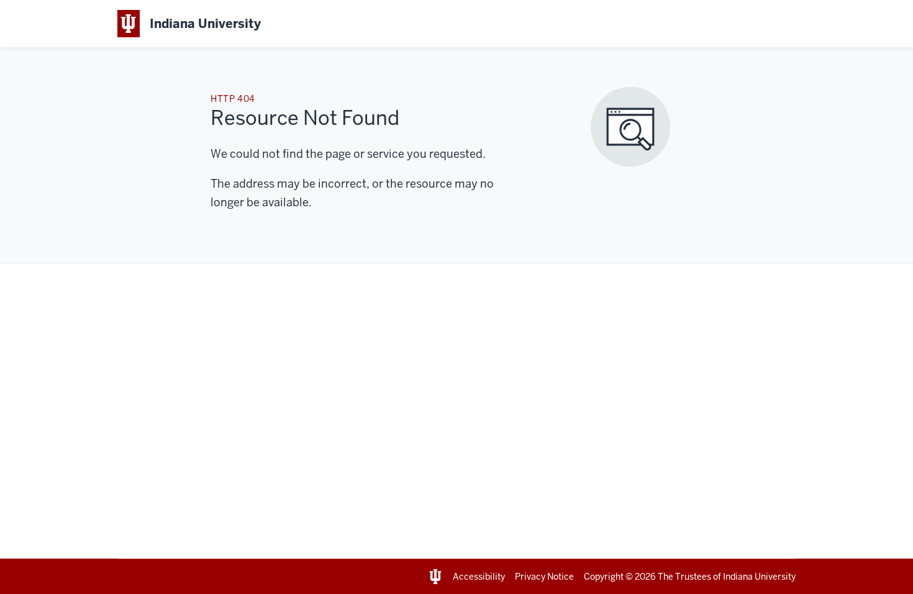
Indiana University (759, 576)
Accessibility (479, 576)
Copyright (604, 576)
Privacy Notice (544, 576)
